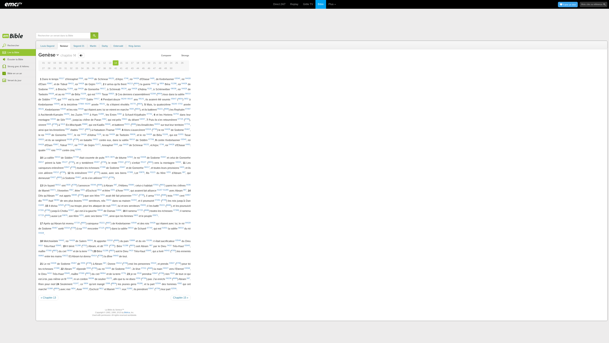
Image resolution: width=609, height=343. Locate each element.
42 (126, 68)
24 (171, 63)
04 (60, 63)
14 (115, 63)
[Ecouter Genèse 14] (81, 55)
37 (99, 68)
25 (176, 63)
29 (54, 68)
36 (93, 68)
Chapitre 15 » (180, 297)
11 (99, 63)
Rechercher (13, 45)
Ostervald (118, 46)
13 (110, 63)
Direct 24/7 (279, 4)
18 (138, 63)
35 (88, 68)
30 (60, 68)
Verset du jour (14, 80)
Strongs (185, 55)
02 (49, 63)
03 (54, 63)
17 (132, 63)
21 (154, 63)
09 (88, 63)
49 (165, 68)
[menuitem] (18, 45)
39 (110, 68)
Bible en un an (14, 73)
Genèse (47, 55)
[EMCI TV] (13, 4)
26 (182, 63)
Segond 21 (78, 46)
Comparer (165, 55)
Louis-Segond (47, 46)
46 (149, 68)
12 (104, 63)
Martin (93, 46)
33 (76, 68)
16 (126, 63)
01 (43, 63)
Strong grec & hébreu (18, 66)
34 (82, 68)
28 (49, 68)
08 (82, 63)
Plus (331, 4)
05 (66, 63)
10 (93, 63)
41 (121, 68)
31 (65, 68)
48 (160, 68)
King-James (135, 46)
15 (121, 63)
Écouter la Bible (15, 59)
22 (160, 63)
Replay (294, 4)
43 (132, 68)
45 (143, 68)
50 (171, 68)
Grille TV (308, 4)
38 (104, 68)
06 (71, 63)
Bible (321, 4)
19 (143, 63)
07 (77, 63)
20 (149, 63)
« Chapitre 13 (48, 297)
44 (138, 68)
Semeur (64, 46)
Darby (105, 46)
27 (43, 68)
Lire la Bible (13, 52)
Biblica (127, 312)
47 (154, 68)
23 (165, 63)
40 (115, 68)
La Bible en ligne (12, 36)
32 (71, 68)
